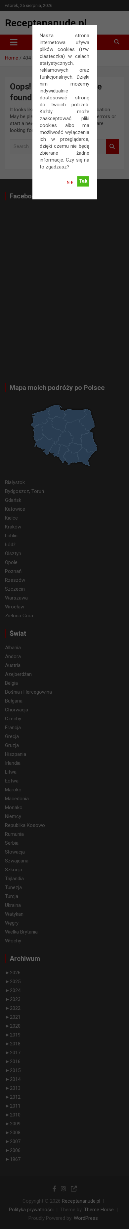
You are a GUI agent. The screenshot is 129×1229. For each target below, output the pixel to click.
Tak (83, 181)
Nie (70, 182)
